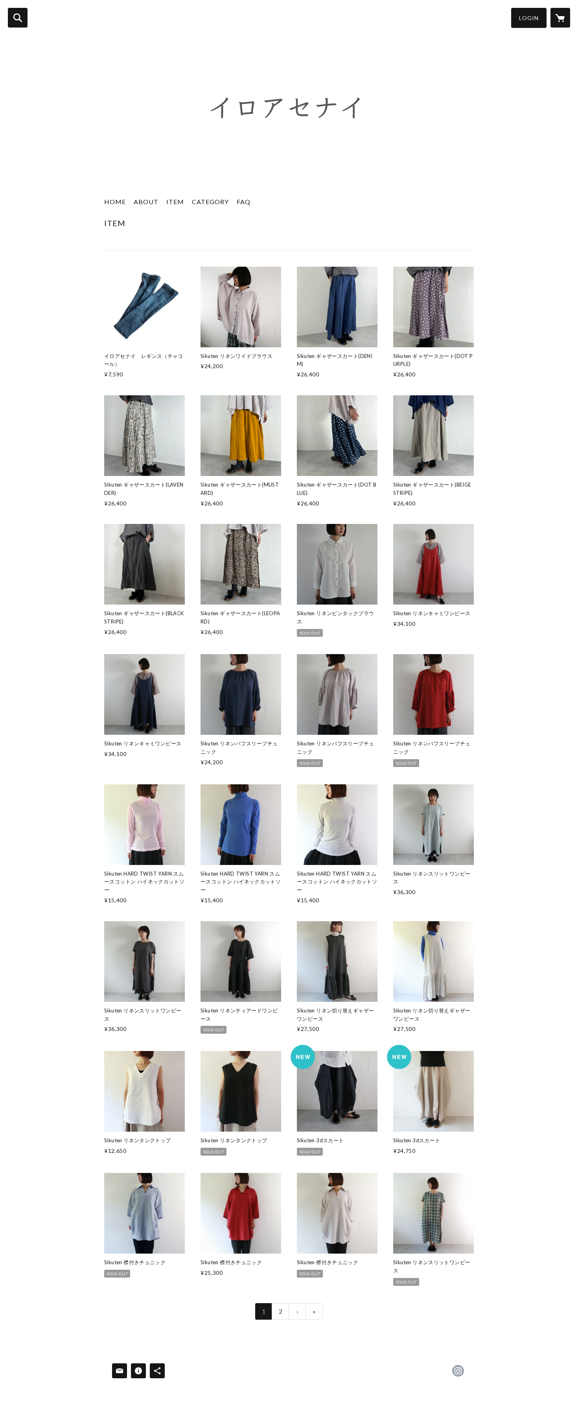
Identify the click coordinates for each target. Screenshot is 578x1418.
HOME (115, 201)
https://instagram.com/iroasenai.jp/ (458, 1371)
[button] (529, 18)
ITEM (175, 201)
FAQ (243, 201)
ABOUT (146, 201)
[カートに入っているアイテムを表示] (560, 18)
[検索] (18, 18)
